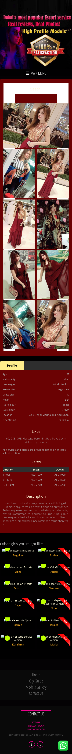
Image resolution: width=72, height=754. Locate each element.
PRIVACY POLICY (36, 725)
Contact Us (36, 693)
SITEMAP (36, 722)
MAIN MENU (38, 73)
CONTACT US (36, 714)
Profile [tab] (12, 365)
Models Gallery (36, 687)
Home (36, 675)
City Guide (36, 681)
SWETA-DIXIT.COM (36, 729)
